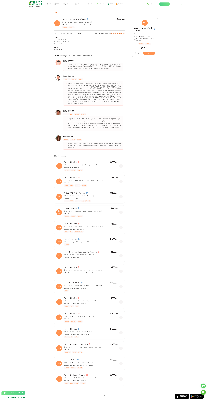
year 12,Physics (70, 239)
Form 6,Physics (70, 162)
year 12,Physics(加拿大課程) (74, 19)
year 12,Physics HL (72, 283)
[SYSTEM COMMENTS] (203, 392)
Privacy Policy (113, 395)
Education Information (23, 395)
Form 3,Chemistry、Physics (76, 344)
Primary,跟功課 (70, 208)
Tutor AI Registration (142, 395)
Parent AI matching (126, 395)
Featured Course (79, 395)
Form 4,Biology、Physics (74, 375)
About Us (11, 395)
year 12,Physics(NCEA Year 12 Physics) (80, 252)
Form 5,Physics (70, 329)
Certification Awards (40, 395)
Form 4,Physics (70, 224)
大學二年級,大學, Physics (74, 193)
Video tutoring (66, 395)
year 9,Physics (70, 360)
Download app (102, 395)
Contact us (91, 395)
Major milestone (54, 395)
